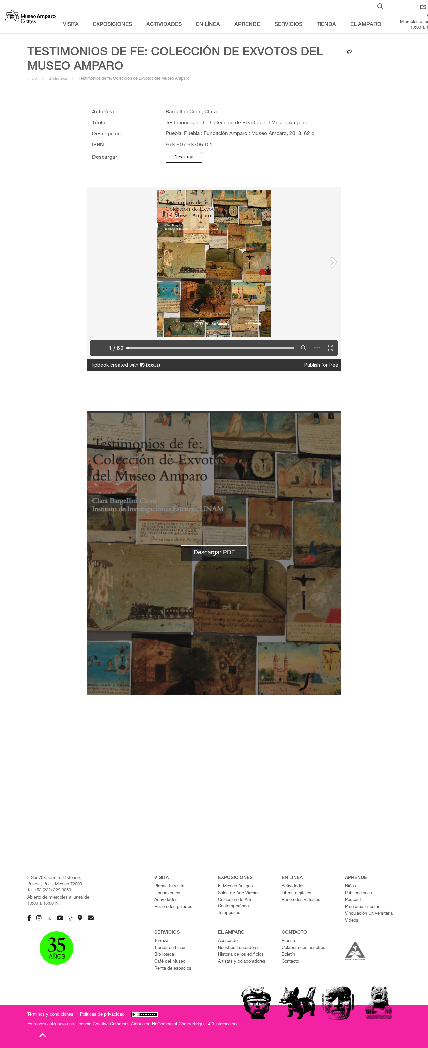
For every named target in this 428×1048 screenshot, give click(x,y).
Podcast (353, 900)
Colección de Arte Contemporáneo (235, 903)
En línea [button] (208, 25)
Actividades (166, 900)
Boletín (288, 955)
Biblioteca (58, 78)
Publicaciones (358, 893)
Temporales (229, 913)
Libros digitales (296, 893)
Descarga (183, 157)
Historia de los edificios (241, 955)
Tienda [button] (326, 25)
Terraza (161, 941)
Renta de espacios (172, 969)
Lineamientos (167, 893)
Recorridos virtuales (301, 900)
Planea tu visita (169, 886)
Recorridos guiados (173, 907)
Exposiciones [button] (112, 25)
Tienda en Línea (169, 948)
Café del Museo (169, 962)
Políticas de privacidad (102, 1015)
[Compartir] (349, 54)
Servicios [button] (288, 25)
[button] (380, 6)
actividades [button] (164, 25)
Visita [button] (71, 25)
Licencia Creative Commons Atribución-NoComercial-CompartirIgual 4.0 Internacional (157, 1024)
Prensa (288, 941)
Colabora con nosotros (303, 948)
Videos (351, 921)
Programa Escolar (362, 907)
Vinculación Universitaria (369, 914)
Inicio (32, 78)
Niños (350, 886)
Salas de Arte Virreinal (239, 893)
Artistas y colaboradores (241, 962)
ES (423, 8)
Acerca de (228, 941)
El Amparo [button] (365, 25)
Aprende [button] (247, 25)
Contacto (290, 962)
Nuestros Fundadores (239, 948)
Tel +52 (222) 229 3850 (49, 890)
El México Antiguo (235, 886)
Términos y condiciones (50, 1015)
